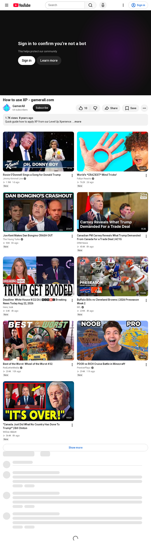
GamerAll (19, 106)
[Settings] (123, 5)
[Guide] (6, 5)
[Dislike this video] (95, 108)
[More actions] (144, 108)
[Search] (90, 5)
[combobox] (66, 5)
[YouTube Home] (21, 5)
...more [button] (76, 121)
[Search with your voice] (103, 5)
